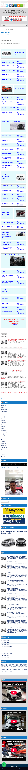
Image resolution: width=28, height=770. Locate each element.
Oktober (2, 418)
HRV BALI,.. (9, 572)
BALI (2, 664)
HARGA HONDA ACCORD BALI (7, 651)
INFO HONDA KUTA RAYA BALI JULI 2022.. (16, 556)
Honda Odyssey (5, 32)
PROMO (25, 669)
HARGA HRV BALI (5, 655)
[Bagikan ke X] (4, 334)
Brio (4, 664)
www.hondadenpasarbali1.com (16, 769)
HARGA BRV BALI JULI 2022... (13, 612)
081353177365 (14, 766)
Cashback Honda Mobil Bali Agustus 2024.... (17, 381)
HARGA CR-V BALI (5, 649)
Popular (4, 467)
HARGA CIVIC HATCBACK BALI (7, 646)
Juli (1, 424)
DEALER (6, 664)
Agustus (3, 411)
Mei (1, 413)
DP (23, 664)
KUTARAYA (15, 669)
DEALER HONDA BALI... (12, 588)
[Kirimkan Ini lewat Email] (1, 334)
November (3, 437)
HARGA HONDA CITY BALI (6, 653)
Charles (21, 768)
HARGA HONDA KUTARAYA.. (13, 604)
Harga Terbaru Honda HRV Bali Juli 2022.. (16, 628)
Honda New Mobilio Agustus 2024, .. (15, 370)
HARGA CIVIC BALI (5, 644)
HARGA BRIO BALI (5, 640)
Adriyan (6, 768)
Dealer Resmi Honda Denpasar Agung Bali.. (17, 360)
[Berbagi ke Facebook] (6, 334)
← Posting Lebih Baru (6, 392)
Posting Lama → (23, 392)
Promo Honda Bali (4, 671)
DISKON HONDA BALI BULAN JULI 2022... (16, 620)
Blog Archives (17, 467)
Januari (2, 407)
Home (2, 29)
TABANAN (10, 671)
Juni (2, 420)
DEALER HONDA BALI (13, 664)
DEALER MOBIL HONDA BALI (14, 10)
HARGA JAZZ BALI (5, 657)
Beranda (15, 392)
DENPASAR (20, 664)
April (2, 454)
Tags (9, 467)
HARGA (25, 664)
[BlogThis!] (3, 334)
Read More (19, 347)
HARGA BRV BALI (5, 642)
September (3, 405)
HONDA (2, 669)
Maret (2, 415)
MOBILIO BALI (21, 669)
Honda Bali (3, 34)
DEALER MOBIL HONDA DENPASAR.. (15, 580)
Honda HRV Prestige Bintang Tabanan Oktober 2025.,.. (14, 532)
